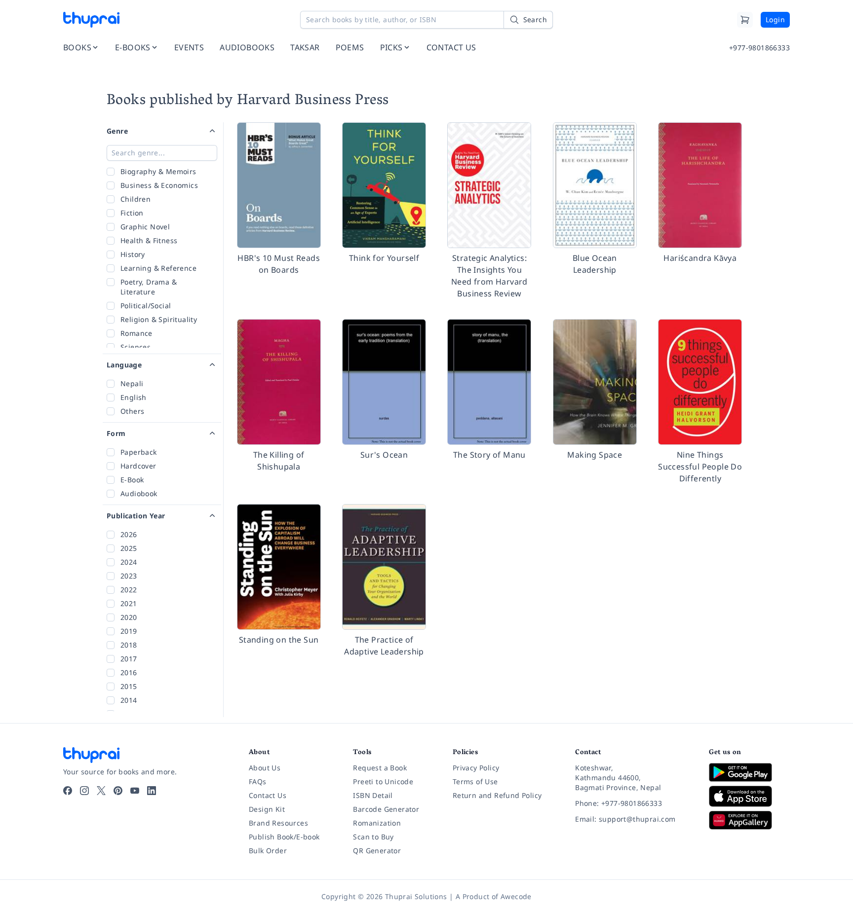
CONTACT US (451, 47)
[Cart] (745, 20)
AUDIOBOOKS (247, 47)
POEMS (350, 47)
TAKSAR (304, 47)
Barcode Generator (386, 809)
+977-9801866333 (759, 47)
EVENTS (189, 47)
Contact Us (267, 795)
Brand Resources (278, 823)
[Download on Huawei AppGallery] (749, 820)
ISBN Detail (372, 795)
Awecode (516, 896)
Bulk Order (268, 850)
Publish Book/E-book (284, 836)
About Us (264, 767)
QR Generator (377, 850)
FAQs (258, 781)
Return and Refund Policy (497, 795)
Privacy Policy (476, 767)
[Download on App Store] (749, 796)
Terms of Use (475, 781)
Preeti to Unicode (383, 781)
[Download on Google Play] (749, 772)
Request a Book (380, 767)
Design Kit (267, 809)
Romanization (377, 823)
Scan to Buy (373, 836)
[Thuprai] (91, 20)
